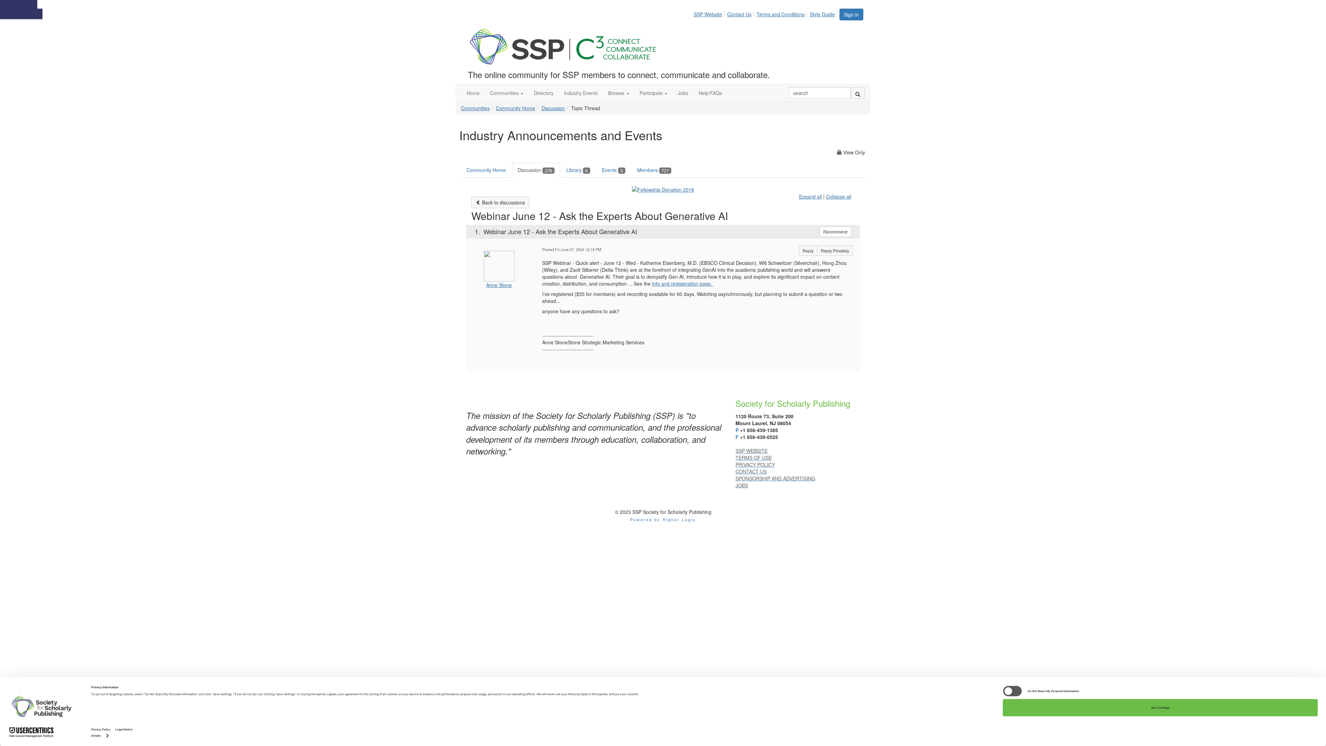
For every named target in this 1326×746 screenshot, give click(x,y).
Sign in (851, 14)
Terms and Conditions (781, 14)
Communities (475, 108)
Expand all (810, 196)
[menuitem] (710, 13)
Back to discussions (503, 202)
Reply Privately (835, 251)
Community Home (515, 108)
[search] (858, 93)
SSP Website (708, 14)
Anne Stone (499, 284)
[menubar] (766, 13)
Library (577, 169)
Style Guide (822, 14)
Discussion (553, 108)
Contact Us (739, 14)
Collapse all (838, 196)
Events (612, 169)
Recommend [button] (835, 232)
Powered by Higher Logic (663, 519)
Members (653, 169)
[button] (507, 93)
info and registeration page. (682, 283)
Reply (808, 251)
